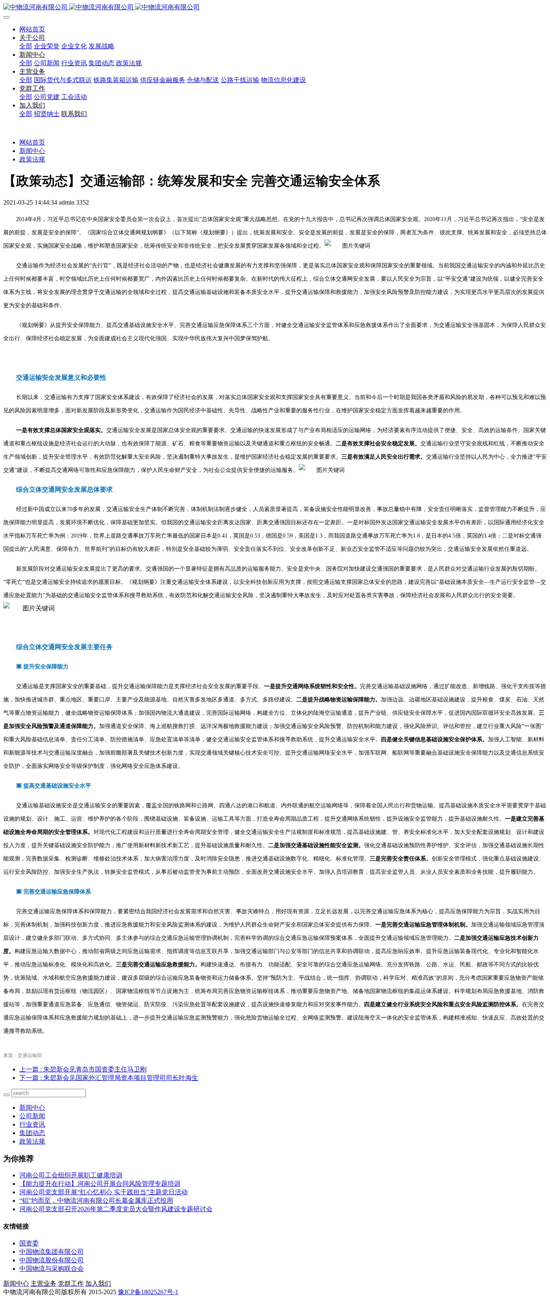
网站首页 (32, 29)
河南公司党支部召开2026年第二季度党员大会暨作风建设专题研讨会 (116, 1209)
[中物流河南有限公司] (275, 7)
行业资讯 (32, 1124)
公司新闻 (32, 1116)
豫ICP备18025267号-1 (148, 1292)
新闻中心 (32, 150)
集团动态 (32, 1132)
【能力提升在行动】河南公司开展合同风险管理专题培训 (99, 1183)
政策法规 (32, 159)
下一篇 (108, 1077)
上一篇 (83, 1069)
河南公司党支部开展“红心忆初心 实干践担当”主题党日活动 (103, 1192)
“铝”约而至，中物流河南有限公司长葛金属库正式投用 (96, 1200)
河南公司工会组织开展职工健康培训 (70, 1175)
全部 (25, 46)
